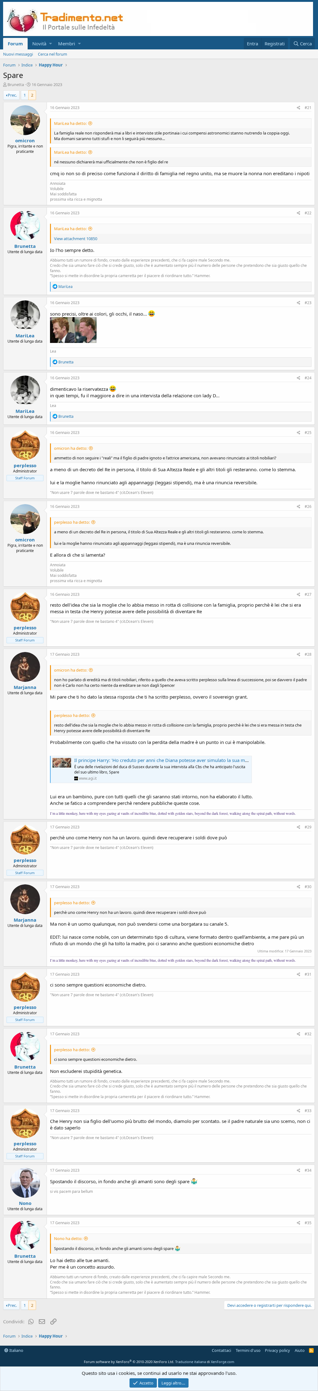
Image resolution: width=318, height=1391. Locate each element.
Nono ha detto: (68, 1238)
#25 (308, 432)
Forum (15, 43)
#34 (308, 1170)
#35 (308, 1222)
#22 (308, 213)
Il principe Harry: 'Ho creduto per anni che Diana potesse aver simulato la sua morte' (164, 760)
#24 (308, 378)
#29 (308, 827)
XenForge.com (222, 1361)
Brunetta (15, 84)
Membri (66, 43)
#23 (308, 302)
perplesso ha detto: (72, 522)
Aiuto (300, 1350)
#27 (308, 594)
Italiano (15, 1350)
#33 (308, 1110)
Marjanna (25, 687)
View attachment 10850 (75, 238)
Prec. (12, 95)
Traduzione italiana (190, 1361)
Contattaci (221, 1350)
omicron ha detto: (70, 448)
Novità (39, 43)
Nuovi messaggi (18, 54)
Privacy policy (277, 1350)
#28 (308, 654)
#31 (308, 974)
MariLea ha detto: (70, 123)
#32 (308, 1034)
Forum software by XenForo (129, 1361)
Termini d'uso (248, 1350)
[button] (50, 43)
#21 (308, 107)
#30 (308, 886)
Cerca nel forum (52, 54)
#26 (308, 506)
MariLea (25, 335)
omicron (25, 140)
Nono (25, 1203)
